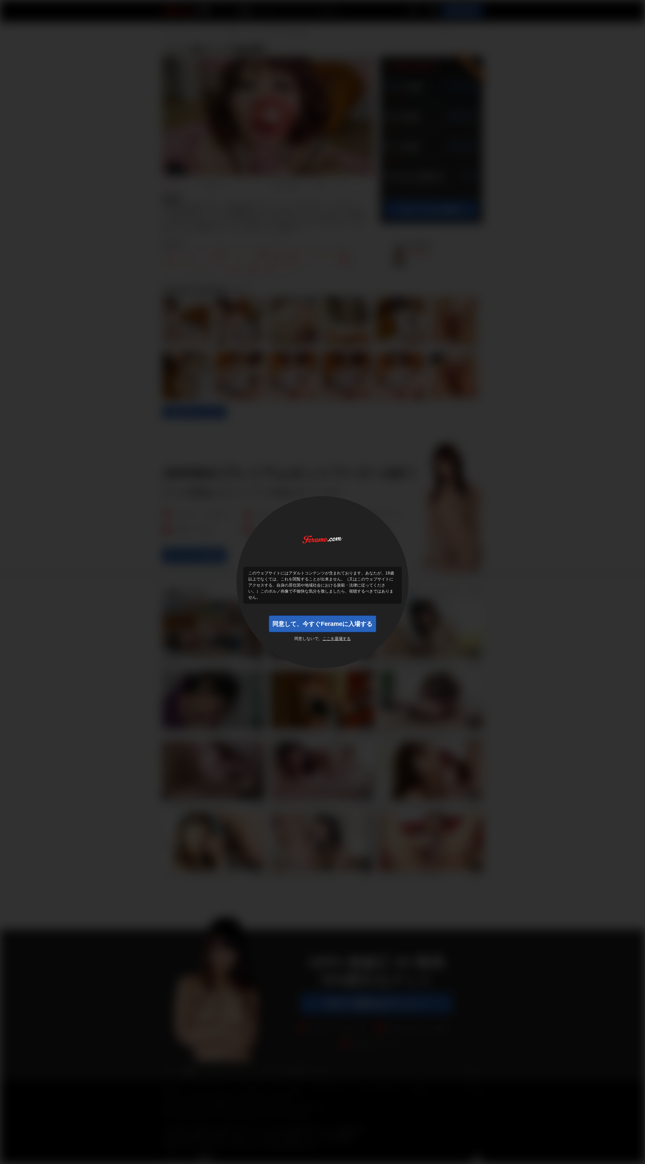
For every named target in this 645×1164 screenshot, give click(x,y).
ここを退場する (336, 638)
